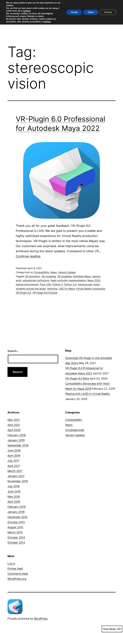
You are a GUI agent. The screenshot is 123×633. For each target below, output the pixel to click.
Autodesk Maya (82, 276)
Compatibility (41, 272)
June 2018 (14, 450)
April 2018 (14, 455)
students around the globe (31, 288)
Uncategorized (74, 430)
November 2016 (18, 481)
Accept (74, 12)
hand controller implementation (68, 280)
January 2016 (16, 511)
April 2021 (14, 424)
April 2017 (14, 465)
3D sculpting (64, 276)
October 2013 (16, 542)
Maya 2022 (93, 280)
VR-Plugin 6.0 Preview (44, 292)
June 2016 (14, 491)
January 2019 (16, 440)
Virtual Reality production (90, 288)
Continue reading (28, 256)
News (53, 272)
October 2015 (16, 522)
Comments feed (18, 573)
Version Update (67, 272)
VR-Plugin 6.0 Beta (77, 378)
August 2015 (15, 527)
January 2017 (16, 476)
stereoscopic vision (89, 284)
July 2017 (13, 460)
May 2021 (14, 419)
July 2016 (14, 486)
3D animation (32, 276)
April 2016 (14, 501)
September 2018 (18, 445)
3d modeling (49, 276)
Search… (13, 350)
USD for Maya (67, 288)
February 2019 (17, 435)
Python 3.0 (70, 284)
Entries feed (15, 568)
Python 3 (57, 284)
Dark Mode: (109, 628)
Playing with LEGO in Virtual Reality (87, 393)
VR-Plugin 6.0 (23, 292)
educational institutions (36, 280)
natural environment (27, 284)
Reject (91, 12)
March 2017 (15, 471)
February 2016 (17, 506)
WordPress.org (17, 578)
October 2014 (16, 537)
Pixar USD (45, 284)
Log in (11, 563)
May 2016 (14, 496)
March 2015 (15, 532)
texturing (52, 288)
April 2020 (14, 430)
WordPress (40, 618)
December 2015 (17, 517)
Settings (108, 12)
